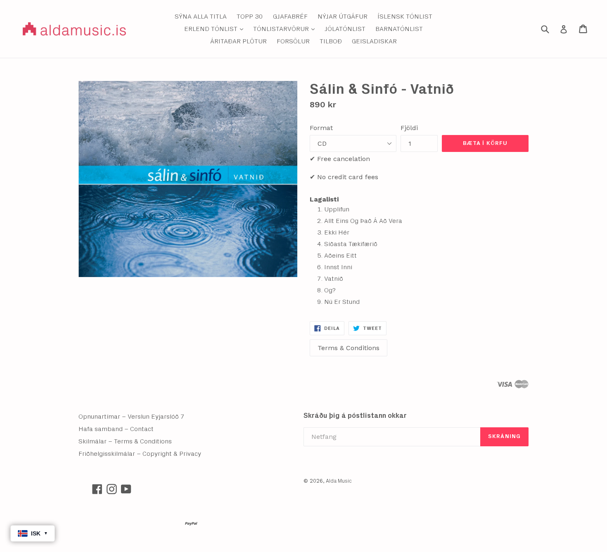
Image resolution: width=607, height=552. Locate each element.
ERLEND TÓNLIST (215, 28)
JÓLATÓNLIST (345, 29)
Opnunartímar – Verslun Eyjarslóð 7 (131, 416)
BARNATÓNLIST (399, 29)
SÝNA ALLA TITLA (201, 16)
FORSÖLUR (293, 41)
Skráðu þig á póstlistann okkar (355, 415)
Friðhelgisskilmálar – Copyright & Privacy (139, 453)
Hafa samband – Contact (116, 429)
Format (321, 128)
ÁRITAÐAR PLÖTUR (238, 41)
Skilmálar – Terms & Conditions (125, 441)
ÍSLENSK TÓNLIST (404, 16)
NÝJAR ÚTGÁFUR (343, 16)
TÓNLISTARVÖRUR (286, 28)
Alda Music (339, 481)
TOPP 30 (250, 16)
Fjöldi (409, 128)
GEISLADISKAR (374, 41)
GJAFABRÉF (290, 16)
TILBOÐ (331, 41)
